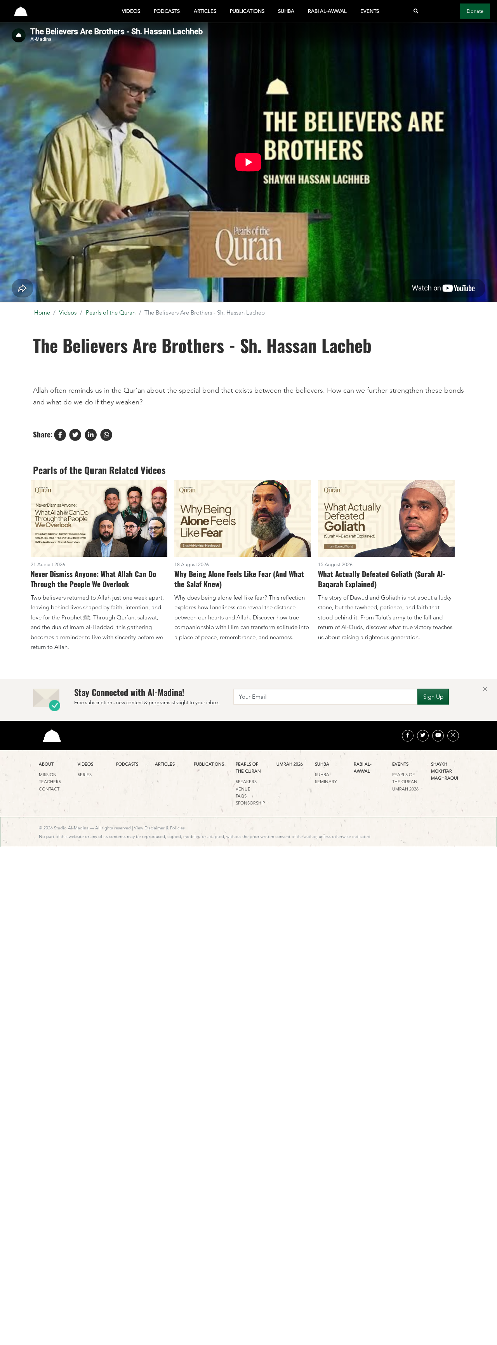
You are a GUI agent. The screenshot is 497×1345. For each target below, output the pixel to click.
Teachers (50, 781)
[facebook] (408, 736)
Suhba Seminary (326, 778)
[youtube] (438, 736)
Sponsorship (250, 803)
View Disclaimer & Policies (159, 828)
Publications (247, 11)
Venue (243, 789)
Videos (131, 11)
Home (42, 312)
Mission (48, 774)
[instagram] (453, 736)
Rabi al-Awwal (327, 11)
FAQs (241, 796)
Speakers (246, 781)
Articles (205, 11)
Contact (49, 789)
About (46, 764)
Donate (475, 11)
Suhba (286, 11)
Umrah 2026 (289, 764)
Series (85, 774)
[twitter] (423, 736)
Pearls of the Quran (111, 312)
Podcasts (167, 11)
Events (369, 11)
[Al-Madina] (21, 11)
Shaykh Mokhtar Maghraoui (444, 771)
